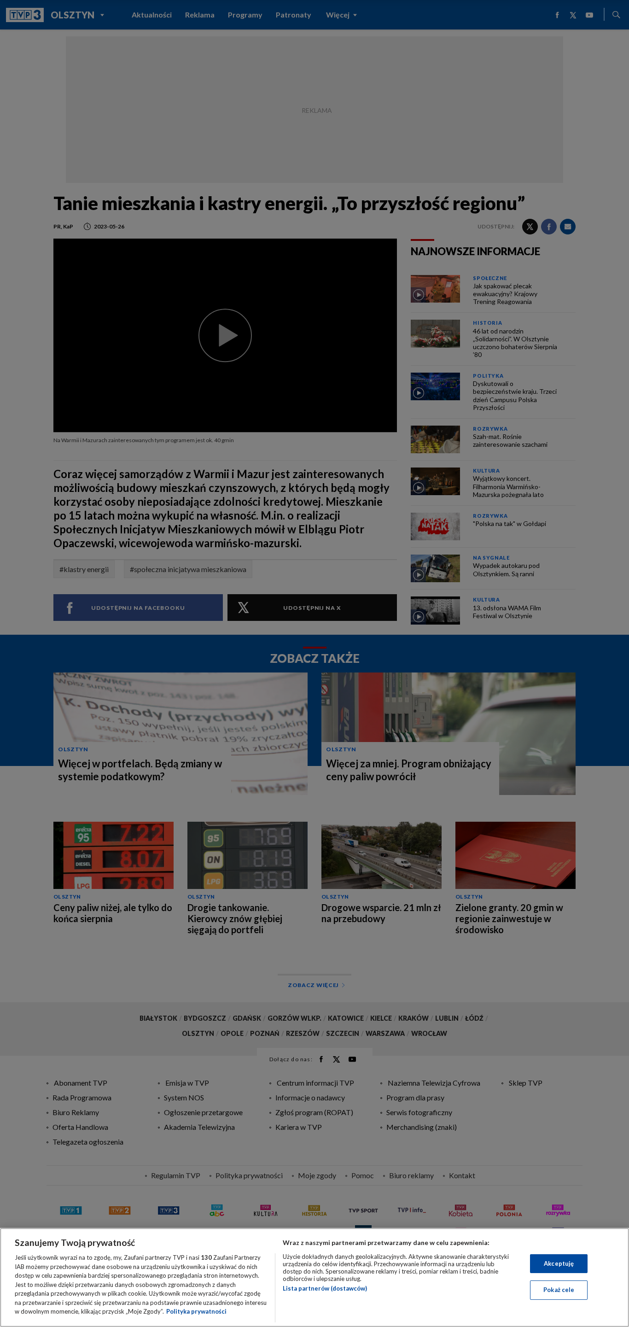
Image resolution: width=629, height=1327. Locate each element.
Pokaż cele (558, 1289)
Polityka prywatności (196, 1311)
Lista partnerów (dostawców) (325, 1288)
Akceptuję (559, 1263)
